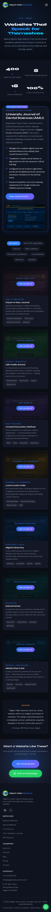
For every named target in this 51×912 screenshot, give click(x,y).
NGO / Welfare (31, 249)
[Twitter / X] (11, 810)
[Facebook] (5, 810)
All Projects (14, 243)
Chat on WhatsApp (27, 773)
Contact (6, 865)
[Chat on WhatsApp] (46, 907)
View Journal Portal (19, 196)
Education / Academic (16, 254)
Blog (4, 857)
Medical (32, 260)
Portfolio (6, 852)
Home (21, 18)
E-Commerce (38, 254)
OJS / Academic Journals (13, 833)
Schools (16, 249)
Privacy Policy (8, 908)
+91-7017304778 (9, 876)
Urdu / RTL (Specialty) (33, 243)
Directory (19, 260)
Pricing (5, 861)
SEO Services (8, 837)
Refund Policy (35, 908)
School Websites (9, 825)
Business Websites (10, 821)
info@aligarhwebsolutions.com (15, 880)
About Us (6, 848)
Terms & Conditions (21, 908)
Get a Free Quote (25, 764)
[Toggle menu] (46, 4)
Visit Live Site (24, 284)
